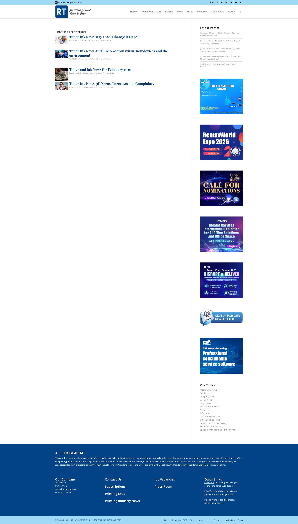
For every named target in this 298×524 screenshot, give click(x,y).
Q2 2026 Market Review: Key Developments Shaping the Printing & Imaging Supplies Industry (220, 49)
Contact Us (113, 479)
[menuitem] (133, 11)
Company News (207, 396)
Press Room (163, 486)
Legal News (205, 403)
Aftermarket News (208, 389)
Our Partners (61, 485)
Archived (204, 393)
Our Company (65, 479)
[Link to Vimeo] (231, 2)
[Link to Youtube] (236, 2)
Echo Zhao (209, 482)
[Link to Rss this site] (240, 2)
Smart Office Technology (211, 426)
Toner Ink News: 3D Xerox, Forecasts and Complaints (111, 83)
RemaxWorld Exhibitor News (213, 423)
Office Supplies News (210, 419)
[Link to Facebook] (217, 2)
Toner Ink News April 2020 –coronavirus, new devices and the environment (118, 53)
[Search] (240, 11)
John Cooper (107, 40)
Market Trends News (210, 406)
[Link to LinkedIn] (226, 2)
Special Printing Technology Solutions (217, 429)
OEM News (205, 413)
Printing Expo (115, 494)
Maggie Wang (210, 499)
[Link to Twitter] (222, 2)
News (202, 409)
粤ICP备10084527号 (114, 520)
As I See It (95, 40)
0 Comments (84, 40)
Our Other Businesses (65, 489)
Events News (206, 399)
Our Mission (60, 482)
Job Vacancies (165, 479)
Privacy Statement (63, 492)
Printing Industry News (122, 501)
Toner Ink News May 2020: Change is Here (103, 36)
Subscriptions (115, 486)
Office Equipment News (211, 416)
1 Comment (84, 59)
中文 (211, 2)
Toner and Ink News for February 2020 (100, 69)
